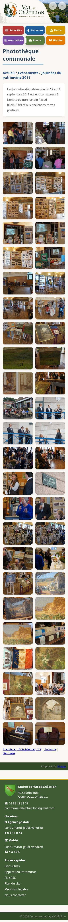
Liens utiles (12, 866)
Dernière (9, 753)
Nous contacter (15, 895)
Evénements (28, 72)
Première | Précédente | (21, 749)
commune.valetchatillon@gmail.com (29, 808)
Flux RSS (10, 878)
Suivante (50, 749)
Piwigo (61, 766)
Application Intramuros (20, 872)
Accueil (9, 72)
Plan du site (12, 883)
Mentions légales (16, 889)
